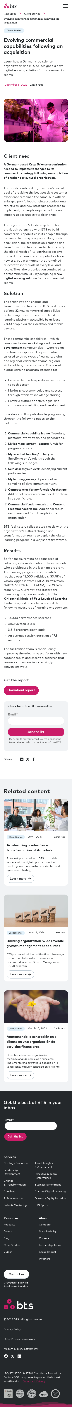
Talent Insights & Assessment (44, 1165)
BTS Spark (41, 1205)
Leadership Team (50, 1245)
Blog (6, 1238)
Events (8, 1231)
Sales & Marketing (15, 1205)
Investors (44, 1259)
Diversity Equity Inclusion (50, 1198)
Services (10, 1157)
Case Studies (12, 1245)
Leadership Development (12, 1172)
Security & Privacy (34, 1381)
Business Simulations (48, 1184)
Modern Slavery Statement (20, 1349)
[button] (64, 5)
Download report (21, 690)
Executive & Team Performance (46, 1176)
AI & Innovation (13, 1198)
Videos (8, 1252)
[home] (10, 6)
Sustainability (47, 1231)
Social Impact (47, 1252)
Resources (11, 1218)
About (43, 1218)
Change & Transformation (15, 1183)
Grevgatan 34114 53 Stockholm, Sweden (16, 1284)
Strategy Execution (16, 1163)
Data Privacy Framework (19, 1339)
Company (45, 1224)
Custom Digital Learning (50, 1191)
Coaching (10, 1191)
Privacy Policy (12, 1329)
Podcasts (9, 1224)
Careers (44, 1238)
